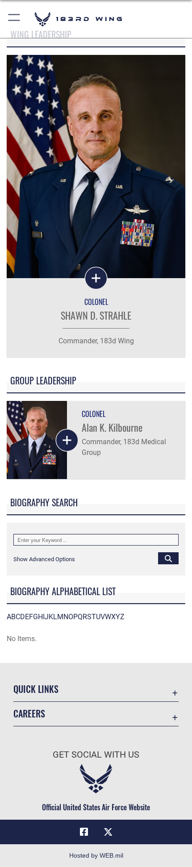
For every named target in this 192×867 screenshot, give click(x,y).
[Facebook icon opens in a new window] (84, 832)
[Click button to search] (168, 558)
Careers (29, 713)
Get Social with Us (96, 755)
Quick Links (35, 689)
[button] (14, 19)
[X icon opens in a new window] (108, 832)
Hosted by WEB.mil (96, 855)
